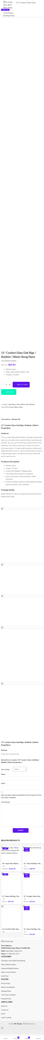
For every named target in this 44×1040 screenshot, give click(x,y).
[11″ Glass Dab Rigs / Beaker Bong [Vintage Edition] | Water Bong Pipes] (11, 873)
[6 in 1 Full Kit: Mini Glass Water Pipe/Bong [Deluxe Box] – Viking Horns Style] (11, 906)
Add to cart (22, 384)
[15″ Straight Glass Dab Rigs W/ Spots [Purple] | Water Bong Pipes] (33, 873)
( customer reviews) (8, 361)
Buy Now (10, 392)
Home (5, 1038)
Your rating (5, 769)
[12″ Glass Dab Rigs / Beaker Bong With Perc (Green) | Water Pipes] (33, 848)
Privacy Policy (5, 983)
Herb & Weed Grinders (8, 964)
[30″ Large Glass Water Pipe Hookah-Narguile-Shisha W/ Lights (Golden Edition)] (11, 848)
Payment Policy (6, 999)
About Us (4, 1006)
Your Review (5, 802)
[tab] (6, 419)
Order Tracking (6, 1017)
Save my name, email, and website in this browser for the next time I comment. (21, 796)
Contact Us (4, 1010)
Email (3, 783)
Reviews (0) (16, 419)
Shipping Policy (6, 991)
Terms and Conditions (8, 995)
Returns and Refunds (8, 987)
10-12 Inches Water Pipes (14, 407)
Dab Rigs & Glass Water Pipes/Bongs (22, 404)
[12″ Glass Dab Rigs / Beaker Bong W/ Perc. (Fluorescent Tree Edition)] (33, 906)
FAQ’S (3, 1014)
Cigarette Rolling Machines (10, 968)
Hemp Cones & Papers (8, 972)
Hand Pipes (5, 976)
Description (5, 419)
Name (3, 774)
